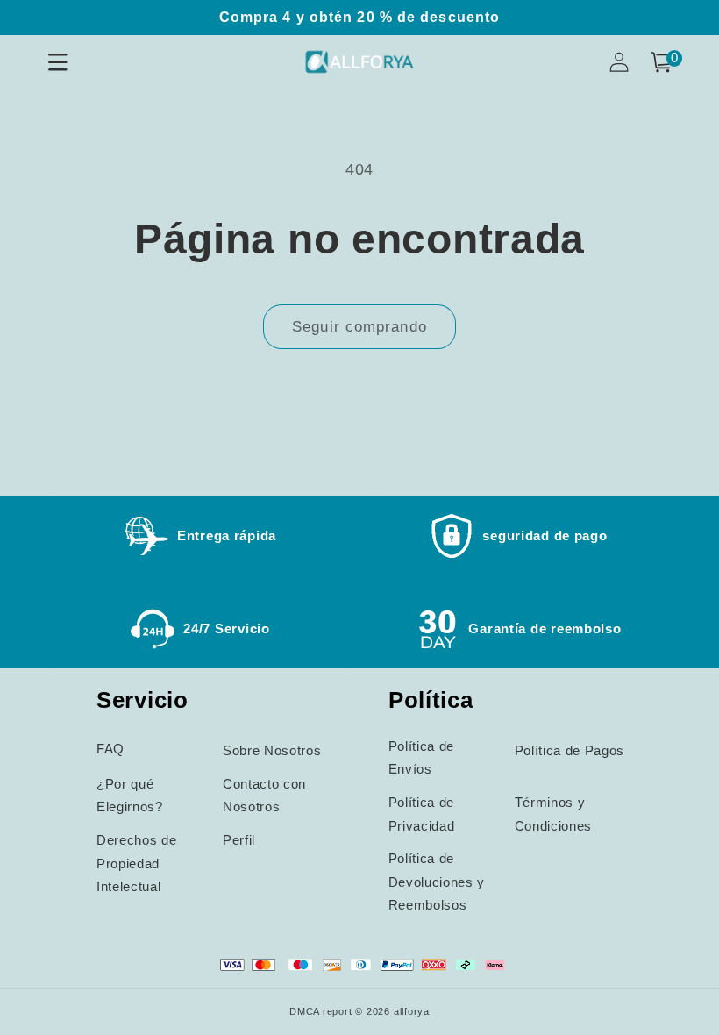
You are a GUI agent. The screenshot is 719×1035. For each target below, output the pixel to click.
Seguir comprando (359, 326)
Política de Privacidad (421, 814)
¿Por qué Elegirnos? (129, 795)
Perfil (239, 839)
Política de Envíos (421, 758)
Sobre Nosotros (272, 750)
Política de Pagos (569, 750)
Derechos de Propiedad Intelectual (136, 863)
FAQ (110, 748)
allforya (412, 1011)
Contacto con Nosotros (264, 795)
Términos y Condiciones (553, 814)
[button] (661, 62)
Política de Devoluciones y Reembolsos (436, 881)
